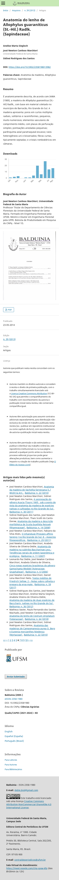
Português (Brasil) (14, 740)
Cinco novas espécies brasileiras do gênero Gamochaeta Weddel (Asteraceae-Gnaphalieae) (32, 568)
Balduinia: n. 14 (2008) (38, 527)
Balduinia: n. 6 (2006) (36, 571)
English (9, 731)
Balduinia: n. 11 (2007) (33, 556)
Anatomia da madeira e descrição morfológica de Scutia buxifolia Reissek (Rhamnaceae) (31, 524)
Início (5, 10)
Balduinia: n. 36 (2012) (21, 606)
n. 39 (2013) (29, 10)
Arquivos (16, 10)
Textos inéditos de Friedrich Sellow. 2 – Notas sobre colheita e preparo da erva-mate (32, 581)
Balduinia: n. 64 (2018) (37, 619)
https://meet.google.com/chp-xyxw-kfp (26, 868)
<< (4, 640)
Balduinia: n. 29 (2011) (39, 540)
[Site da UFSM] (16, 662)
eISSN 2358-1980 (13, 698)
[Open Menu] (3, 3)
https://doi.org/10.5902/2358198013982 (30, 67)
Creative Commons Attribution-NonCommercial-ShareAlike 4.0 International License (28, 804)
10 (26, 640)
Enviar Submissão (16, 676)
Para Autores (11, 764)
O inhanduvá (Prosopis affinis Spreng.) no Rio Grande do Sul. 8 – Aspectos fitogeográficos (32, 537)
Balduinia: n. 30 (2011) (21, 511)
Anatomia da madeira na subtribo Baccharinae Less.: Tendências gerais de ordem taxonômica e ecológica (31, 551)
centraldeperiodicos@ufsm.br (30, 859)
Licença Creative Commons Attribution (29, 393)
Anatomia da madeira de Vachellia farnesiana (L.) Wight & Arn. (31, 489)
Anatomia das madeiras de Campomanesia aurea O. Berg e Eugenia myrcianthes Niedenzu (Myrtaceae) (32, 630)
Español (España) (14, 736)
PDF (10, 309)
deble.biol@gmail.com (26, 790)
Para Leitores (11, 759)
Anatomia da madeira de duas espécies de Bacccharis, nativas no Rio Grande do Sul (31, 602)
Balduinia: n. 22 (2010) (37, 492)
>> (31, 640)
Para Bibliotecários (13, 769)
